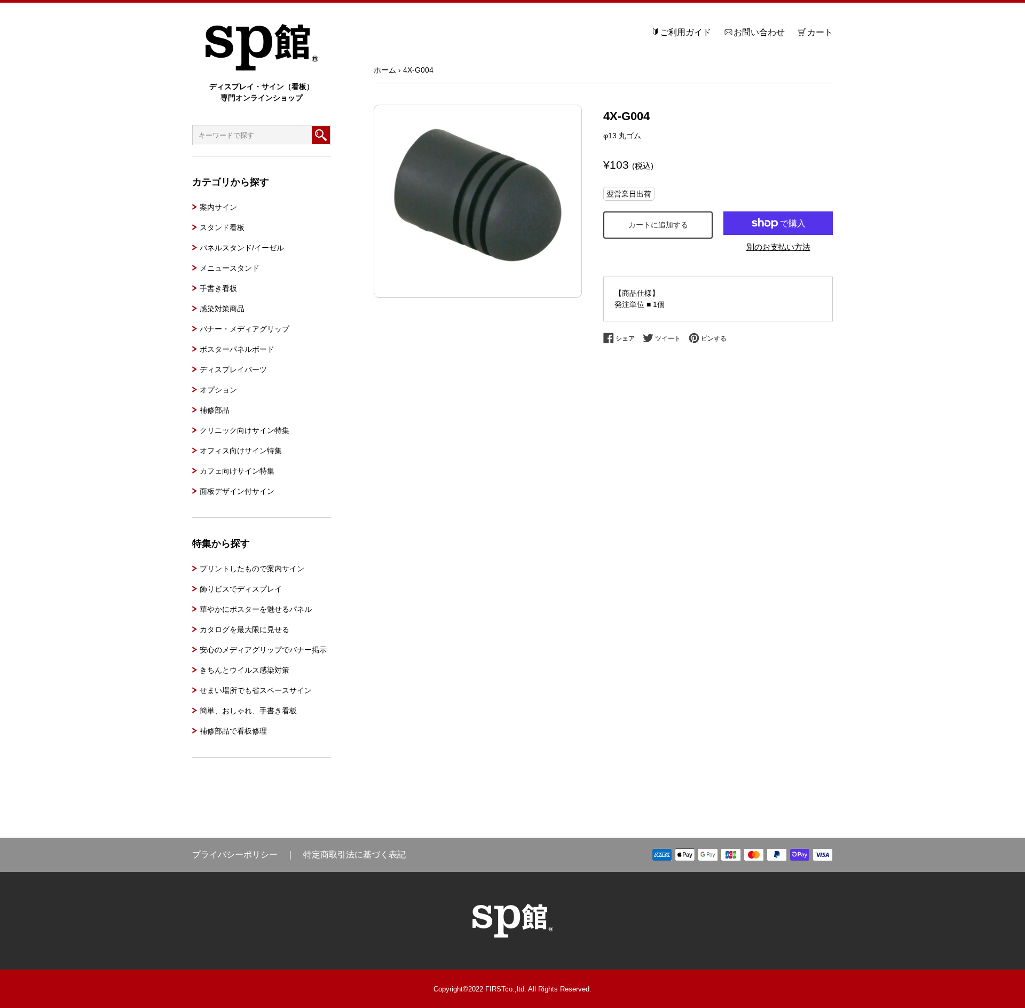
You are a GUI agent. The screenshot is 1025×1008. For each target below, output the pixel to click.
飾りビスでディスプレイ (241, 589)
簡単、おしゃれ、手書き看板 (248, 710)
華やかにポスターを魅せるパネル (256, 609)
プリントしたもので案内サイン (252, 568)
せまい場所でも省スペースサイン (256, 690)
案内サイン (218, 207)
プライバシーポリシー (235, 854)
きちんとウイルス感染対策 (244, 670)
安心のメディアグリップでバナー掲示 (263, 649)
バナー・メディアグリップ (244, 329)
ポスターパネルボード (237, 349)
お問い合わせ (759, 32)
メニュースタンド (229, 268)
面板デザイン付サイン (237, 491)
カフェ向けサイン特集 (237, 471)
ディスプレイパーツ (233, 369)
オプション (218, 389)
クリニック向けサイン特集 (244, 430)
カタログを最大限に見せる (244, 629)
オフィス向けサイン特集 (241, 450)
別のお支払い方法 (778, 246)
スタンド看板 (222, 227)
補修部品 (215, 410)
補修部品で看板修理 (233, 731)
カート (820, 32)
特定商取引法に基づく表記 (354, 854)
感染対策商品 (222, 308)
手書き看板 (218, 288)
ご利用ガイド (685, 32)
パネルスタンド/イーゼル (242, 247)
